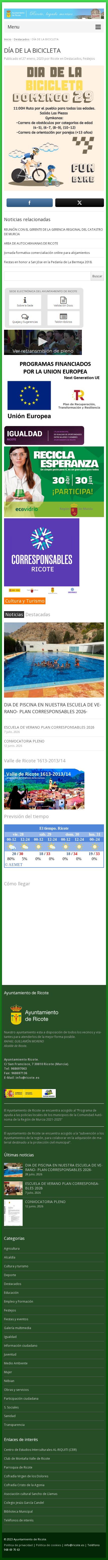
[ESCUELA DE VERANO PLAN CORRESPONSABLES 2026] (13, 1188)
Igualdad (10, 1337)
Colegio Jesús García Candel (24, 1503)
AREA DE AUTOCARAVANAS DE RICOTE (31, 243)
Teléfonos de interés (18, 1520)
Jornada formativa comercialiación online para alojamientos (47, 253)
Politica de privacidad (18, 1545)
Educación (11, 1293)
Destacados (21, 39)
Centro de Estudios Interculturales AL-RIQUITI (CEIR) (40, 1450)
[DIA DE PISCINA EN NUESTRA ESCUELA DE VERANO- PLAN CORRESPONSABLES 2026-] (54, 660)
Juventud (10, 1354)
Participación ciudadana (21, 1398)
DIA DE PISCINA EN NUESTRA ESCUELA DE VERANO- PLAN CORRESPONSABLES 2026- (63, 1167)
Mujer (8, 1372)
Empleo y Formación (18, 1301)
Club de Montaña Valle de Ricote (27, 1458)
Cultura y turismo (16, 1266)
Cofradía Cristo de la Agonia (24, 1485)
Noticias (14, 614)
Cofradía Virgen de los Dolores (26, 1476)
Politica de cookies (48, 1545)
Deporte (10, 1275)
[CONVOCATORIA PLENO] (13, 1212)
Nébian (9, 1381)
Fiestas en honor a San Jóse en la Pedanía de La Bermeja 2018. (48, 262)
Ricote (54, 58)
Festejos (89, 58)
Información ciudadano (20, 1345)
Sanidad (10, 1416)
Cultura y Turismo (24, 601)
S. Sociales (11, 1407)
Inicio (7, 39)
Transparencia (14, 1425)
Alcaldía (9, 1257)
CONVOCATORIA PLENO (24, 741)
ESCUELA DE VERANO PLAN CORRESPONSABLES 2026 (49, 727)
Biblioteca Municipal (18, 1511)
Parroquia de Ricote (18, 1467)
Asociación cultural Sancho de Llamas (30, 1494)
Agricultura (12, 1248)
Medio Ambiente (16, 1363)
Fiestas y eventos (16, 1319)
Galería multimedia (17, 1328)
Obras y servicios (16, 1390)
